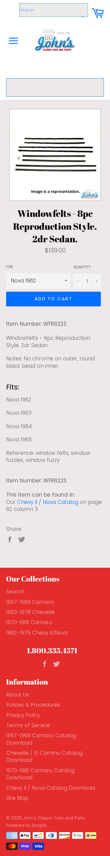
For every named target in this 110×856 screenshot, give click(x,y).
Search (15, 591)
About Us (17, 694)
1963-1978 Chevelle (30, 612)
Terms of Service (28, 725)
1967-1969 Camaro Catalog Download (41, 739)
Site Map (17, 798)
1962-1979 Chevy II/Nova (37, 632)
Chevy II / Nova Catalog (47, 502)
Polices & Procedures (33, 704)
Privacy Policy (23, 715)
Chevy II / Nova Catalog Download (50, 788)
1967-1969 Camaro (30, 602)
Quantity (82, 267)
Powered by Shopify (26, 825)
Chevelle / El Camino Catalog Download (44, 756)
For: (10, 266)
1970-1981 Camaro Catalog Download (40, 774)
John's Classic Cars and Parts (54, 818)
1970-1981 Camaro (29, 622)
